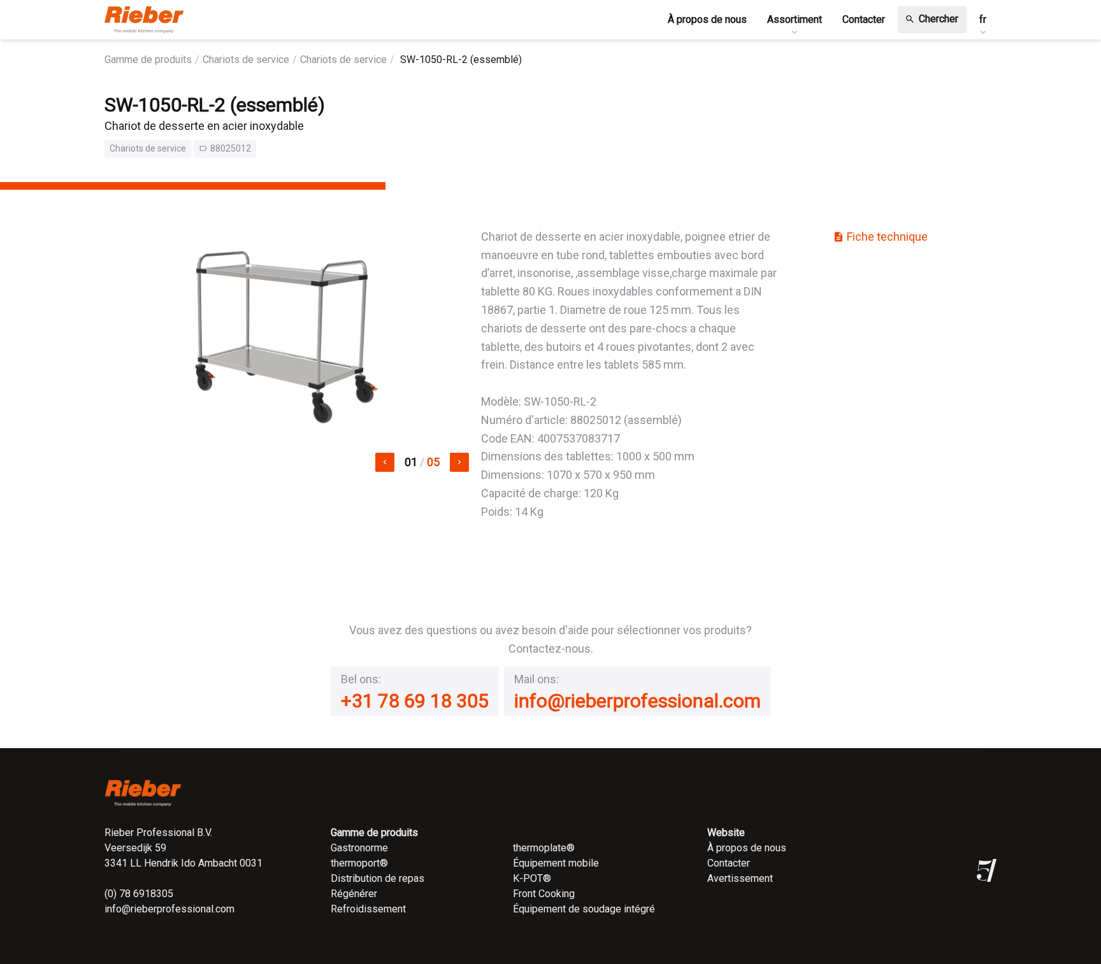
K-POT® (532, 878)
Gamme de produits (148, 59)
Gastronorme (359, 848)
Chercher (931, 19)
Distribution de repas (377, 878)
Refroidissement (368, 909)
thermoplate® (544, 848)
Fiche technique (880, 236)
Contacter (728, 863)
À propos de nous (746, 848)
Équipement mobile (556, 863)
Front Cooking (544, 894)
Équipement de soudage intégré (584, 909)
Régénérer (354, 894)
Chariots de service (246, 59)
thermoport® (359, 863)
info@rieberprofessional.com (637, 701)
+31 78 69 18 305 (415, 701)
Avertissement (740, 878)
